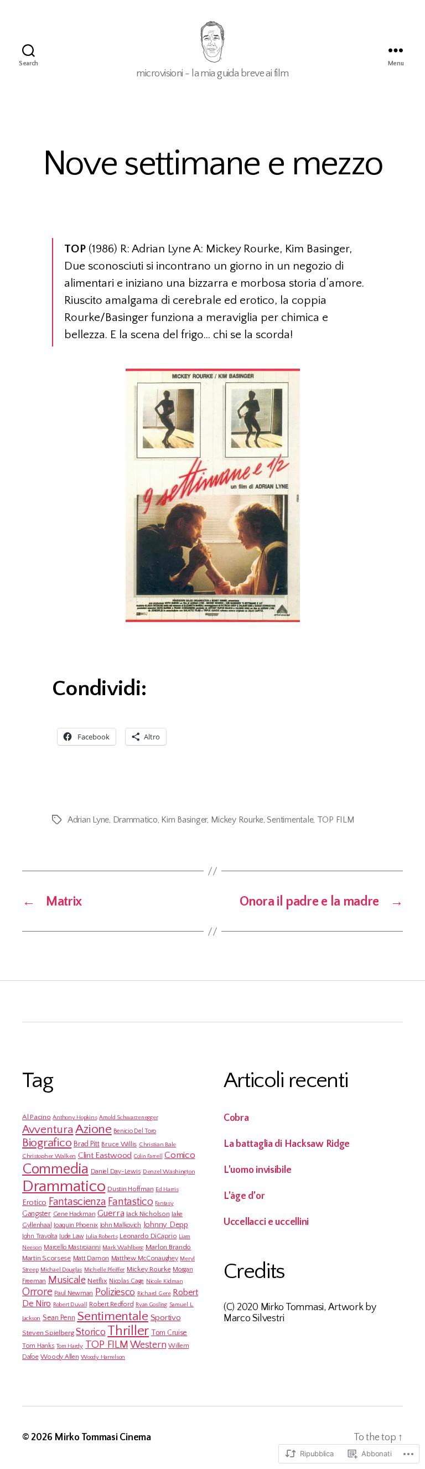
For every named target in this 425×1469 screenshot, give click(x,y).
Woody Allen (59, 1357)
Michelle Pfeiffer (104, 1269)
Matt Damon (91, 1258)
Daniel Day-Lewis (116, 1171)
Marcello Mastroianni (72, 1247)
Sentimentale (290, 820)
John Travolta (40, 1236)
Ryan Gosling (151, 1304)
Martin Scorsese (46, 1258)
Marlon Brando (168, 1247)
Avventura (48, 1129)
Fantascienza (77, 1202)
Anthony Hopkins (75, 1117)
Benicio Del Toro (134, 1131)
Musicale (67, 1280)
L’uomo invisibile (257, 1170)
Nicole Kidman (164, 1281)
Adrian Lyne (88, 820)
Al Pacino (36, 1117)
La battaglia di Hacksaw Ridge (287, 1144)
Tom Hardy (69, 1346)
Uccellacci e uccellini (266, 1222)
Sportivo (166, 1317)
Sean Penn (59, 1317)
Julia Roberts (102, 1236)
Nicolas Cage (126, 1281)
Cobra (236, 1118)
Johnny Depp (165, 1224)
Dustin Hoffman (130, 1189)
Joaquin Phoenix (76, 1225)
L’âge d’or (244, 1196)
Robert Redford (111, 1304)
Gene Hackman (74, 1214)
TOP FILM (336, 820)
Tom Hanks (38, 1345)
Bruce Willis (119, 1144)
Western (148, 1345)
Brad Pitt (87, 1144)
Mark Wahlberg (122, 1247)
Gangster (36, 1213)
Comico (179, 1155)
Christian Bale (157, 1144)
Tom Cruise (169, 1332)
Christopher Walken (49, 1156)
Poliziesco (115, 1292)
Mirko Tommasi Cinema (102, 1437)
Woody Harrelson (103, 1357)
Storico (90, 1332)
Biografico (46, 1143)
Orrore (37, 1292)
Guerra (110, 1213)
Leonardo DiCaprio (148, 1236)
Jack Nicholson (147, 1214)
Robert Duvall (70, 1304)
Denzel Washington (169, 1171)
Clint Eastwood (105, 1155)
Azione (93, 1129)
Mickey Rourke (237, 820)
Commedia (55, 1169)
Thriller (128, 1331)
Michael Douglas (61, 1269)
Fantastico (130, 1202)
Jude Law (71, 1236)
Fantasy (164, 1203)
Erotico (34, 1202)
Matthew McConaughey (144, 1258)
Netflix (97, 1281)
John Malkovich (120, 1225)
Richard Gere (154, 1293)
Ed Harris (167, 1189)
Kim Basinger (184, 820)
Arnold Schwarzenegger (128, 1117)
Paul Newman (73, 1293)
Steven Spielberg (48, 1333)
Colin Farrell (148, 1156)
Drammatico (135, 820)
